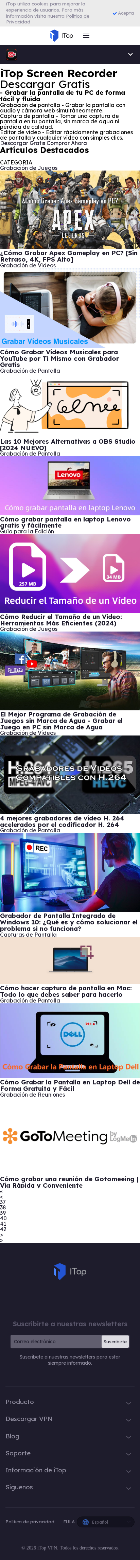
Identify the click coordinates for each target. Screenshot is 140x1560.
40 (3, 1218)
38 (3, 1207)
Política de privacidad (30, 1521)
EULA (69, 1521)
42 (3, 1229)
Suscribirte (115, 1341)
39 (3, 1212)
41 (3, 1223)
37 (3, 1202)
